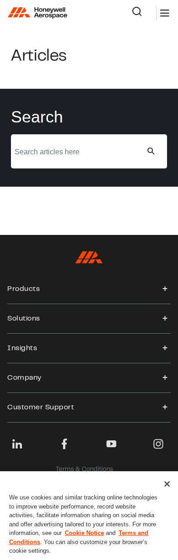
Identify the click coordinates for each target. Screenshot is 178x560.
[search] (151, 151)
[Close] (167, 484)
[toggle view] (165, 289)
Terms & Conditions (84, 470)
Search (144, 13)
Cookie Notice (84, 532)
